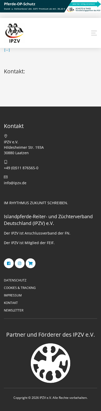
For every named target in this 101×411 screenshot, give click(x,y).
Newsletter (13, 310)
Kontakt (11, 303)
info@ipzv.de (15, 182)
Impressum (13, 295)
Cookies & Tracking (20, 288)
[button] (94, 33)
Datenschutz (15, 280)
